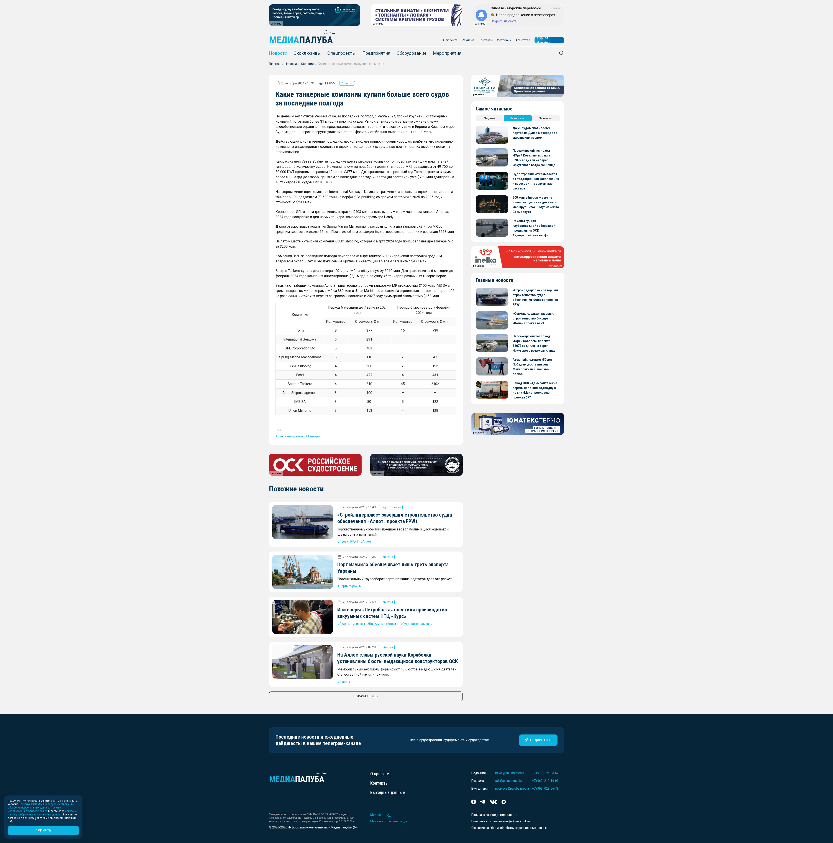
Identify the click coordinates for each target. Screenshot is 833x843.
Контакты (486, 40)
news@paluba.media (509, 773)
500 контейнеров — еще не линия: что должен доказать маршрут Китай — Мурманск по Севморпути (536, 205)
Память (344, 681)
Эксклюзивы (307, 53)
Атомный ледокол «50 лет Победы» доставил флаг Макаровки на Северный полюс (533, 367)
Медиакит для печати (386, 821)
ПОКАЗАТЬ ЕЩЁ (366, 696)
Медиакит (377, 815)
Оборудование (411, 53)
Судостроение (390, 507)
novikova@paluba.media (512, 788)
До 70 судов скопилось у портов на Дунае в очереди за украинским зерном (535, 132)
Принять (43, 830)
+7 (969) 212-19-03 (545, 780)
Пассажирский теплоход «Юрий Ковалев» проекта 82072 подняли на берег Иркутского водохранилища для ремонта (534, 158)
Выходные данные (387, 792)
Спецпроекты (341, 53)
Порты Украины (350, 586)
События (307, 64)
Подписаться (541, 740)
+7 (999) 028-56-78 (545, 788)
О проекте (450, 40)
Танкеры (314, 436)
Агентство (522, 40)
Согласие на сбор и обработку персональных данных (509, 828)
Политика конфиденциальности (494, 815)
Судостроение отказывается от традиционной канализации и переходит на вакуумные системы (536, 181)
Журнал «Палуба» (543, 40)
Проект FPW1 (348, 541)
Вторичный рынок (290, 436)
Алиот (366, 541)
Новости (278, 53)
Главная (274, 64)
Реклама (468, 40)
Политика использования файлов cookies (501, 821)
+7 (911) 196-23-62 (545, 773)
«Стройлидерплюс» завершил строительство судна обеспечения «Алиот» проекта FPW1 (535, 297)
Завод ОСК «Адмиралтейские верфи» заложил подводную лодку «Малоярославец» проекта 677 (535, 390)
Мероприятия (447, 53)
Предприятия (376, 53)
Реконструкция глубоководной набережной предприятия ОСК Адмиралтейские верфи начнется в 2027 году (534, 228)
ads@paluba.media (508, 780)
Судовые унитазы (352, 624)
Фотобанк (504, 40)
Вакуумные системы (383, 624)
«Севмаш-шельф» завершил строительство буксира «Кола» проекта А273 (534, 318)
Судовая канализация (418, 624)
